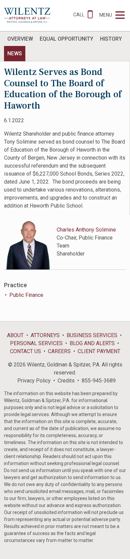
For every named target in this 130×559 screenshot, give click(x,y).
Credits (66, 380)
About (15, 335)
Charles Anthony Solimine (86, 230)
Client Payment (99, 351)
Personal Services (36, 343)
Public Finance (26, 295)
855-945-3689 (99, 380)
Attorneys (45, 335)
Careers (59, 351)
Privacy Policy (34, 380)
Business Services (92, 335)
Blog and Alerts (92, 343)
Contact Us (25, 351)
